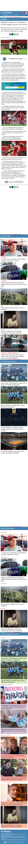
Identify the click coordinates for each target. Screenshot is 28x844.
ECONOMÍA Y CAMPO (6, 685)
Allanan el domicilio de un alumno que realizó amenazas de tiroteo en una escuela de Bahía (14, 284)
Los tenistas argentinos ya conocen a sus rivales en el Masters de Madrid (12, 452)
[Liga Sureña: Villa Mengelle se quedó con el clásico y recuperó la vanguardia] (14, 373)
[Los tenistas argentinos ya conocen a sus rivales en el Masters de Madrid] (14, 441)
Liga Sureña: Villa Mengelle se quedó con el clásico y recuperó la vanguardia (14, 383)
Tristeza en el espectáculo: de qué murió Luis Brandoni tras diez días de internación (14, 803)
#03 (2, 288)
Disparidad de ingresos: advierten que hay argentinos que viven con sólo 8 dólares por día (13, 730)
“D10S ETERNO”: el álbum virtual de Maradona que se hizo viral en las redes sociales (12, 429)
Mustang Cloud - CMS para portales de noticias (15, 842)
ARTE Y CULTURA (5, 735)
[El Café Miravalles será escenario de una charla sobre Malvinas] (14, 745)
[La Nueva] (8, 13)
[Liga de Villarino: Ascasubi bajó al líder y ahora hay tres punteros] (14, 395)
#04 (2, 312)
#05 (2, 335)
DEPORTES (4, 637)
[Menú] (2, 13)
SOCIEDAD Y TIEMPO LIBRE (8, 782)
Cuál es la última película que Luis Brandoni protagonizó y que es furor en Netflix (14, 778)
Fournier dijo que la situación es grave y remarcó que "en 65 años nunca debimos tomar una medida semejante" (12, 356)
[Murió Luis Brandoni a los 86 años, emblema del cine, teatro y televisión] (14, 320)
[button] (10, 34)
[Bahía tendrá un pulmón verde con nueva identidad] (14, 296)
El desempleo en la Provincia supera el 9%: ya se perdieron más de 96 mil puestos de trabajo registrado (13, 707)
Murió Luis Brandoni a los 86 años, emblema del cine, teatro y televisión (11, 332)
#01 (2, 240)
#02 (2, 263)
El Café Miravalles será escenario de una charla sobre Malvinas (12, 756)
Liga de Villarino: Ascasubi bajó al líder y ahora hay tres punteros (13, 406)
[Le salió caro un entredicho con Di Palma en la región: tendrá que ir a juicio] (14, 247)
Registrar (21, 87)
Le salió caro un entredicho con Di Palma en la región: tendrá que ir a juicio (13, 260)
